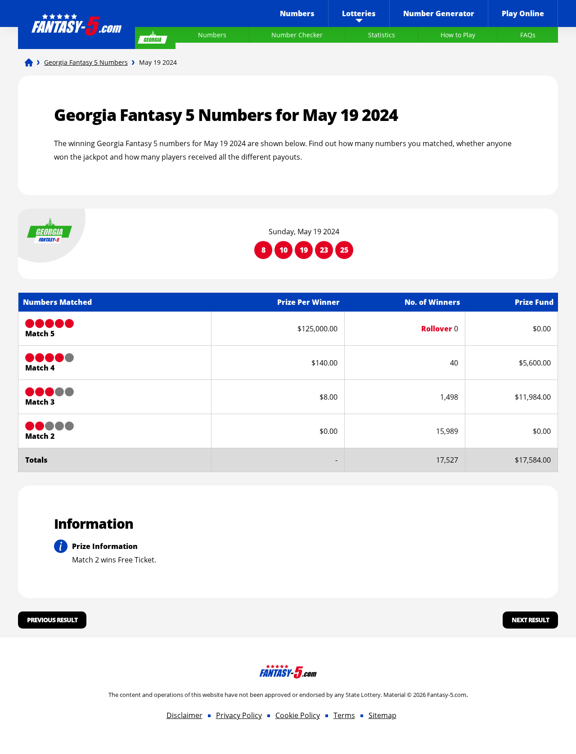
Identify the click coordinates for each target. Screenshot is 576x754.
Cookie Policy (297, 715)
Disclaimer (184, 715)
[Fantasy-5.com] (77, 18)
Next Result (530, 620)
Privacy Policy (239, 715)
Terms (344, 715)
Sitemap (382, 715)
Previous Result (52, 620)
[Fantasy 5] (29, 62)
